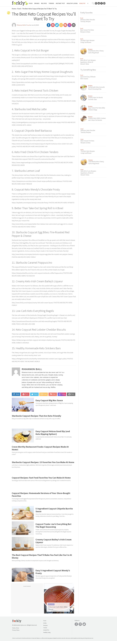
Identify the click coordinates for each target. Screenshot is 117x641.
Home (14, 9)
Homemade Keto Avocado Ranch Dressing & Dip (96, 88)
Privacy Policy (15, 630)
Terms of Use (15, 628)
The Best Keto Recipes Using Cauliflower (87, 41)
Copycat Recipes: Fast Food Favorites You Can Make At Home (41, 477)
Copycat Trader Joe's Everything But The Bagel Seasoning (53, 525)
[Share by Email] (61, 26)
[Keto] (8, 14)
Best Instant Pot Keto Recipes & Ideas (87, 31)
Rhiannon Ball (21, 25)
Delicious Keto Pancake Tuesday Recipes (87, 20)
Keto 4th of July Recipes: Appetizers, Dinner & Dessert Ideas (88, 62)
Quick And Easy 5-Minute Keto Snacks (87, 78)
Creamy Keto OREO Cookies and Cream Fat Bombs (97, 119)
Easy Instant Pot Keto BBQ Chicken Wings (96, 109)
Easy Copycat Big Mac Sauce (49, 400)
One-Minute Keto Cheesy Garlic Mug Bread (96, 52)
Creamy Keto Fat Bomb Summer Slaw (95, 98)
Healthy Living (72, 3)
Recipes (44, 3)
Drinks (36, 3)
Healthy (82, 3)
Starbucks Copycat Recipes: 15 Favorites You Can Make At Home (43, 462)
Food (31, 3)
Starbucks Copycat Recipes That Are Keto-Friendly (36, 415)
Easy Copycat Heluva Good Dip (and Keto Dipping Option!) (53, 432)
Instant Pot (60, 3)
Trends (51, 3)
